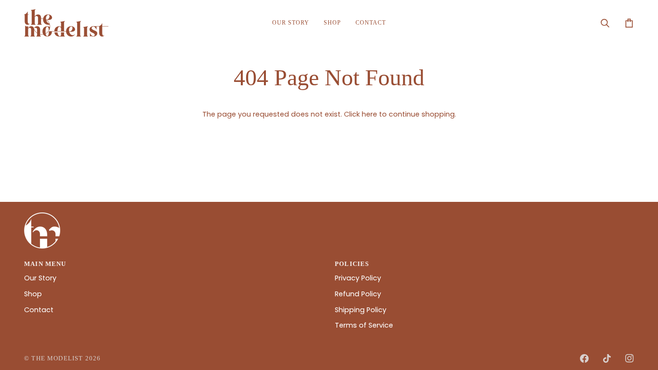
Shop (33, 294)
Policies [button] (352, 263)
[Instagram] (629, 358)
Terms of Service (364, 325)
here (369, 114)
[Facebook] (584, 358)
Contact (38, 310)
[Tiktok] (607, 358)
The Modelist (57, 358)
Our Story (40, 278)
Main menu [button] (45, 263)
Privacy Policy (358, 278)
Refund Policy (358, 294)
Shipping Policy (360, 310)
